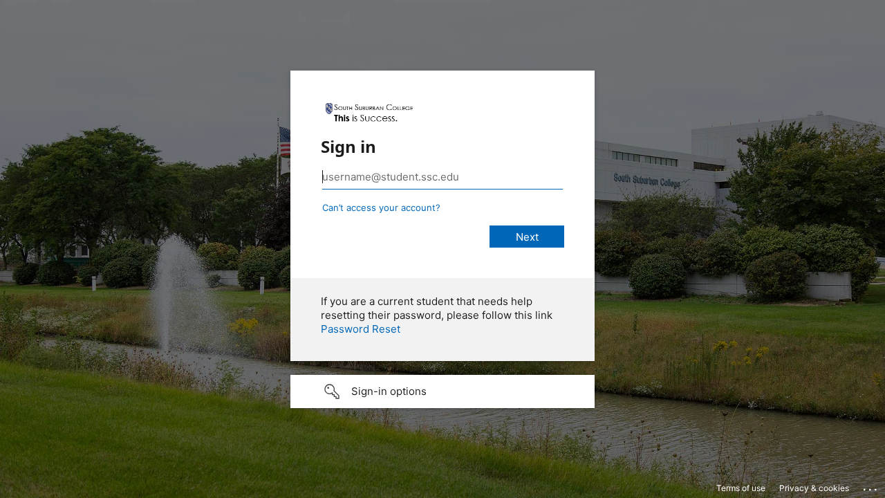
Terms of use (740, 488)
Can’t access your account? (381, 207)
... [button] (871, 486)
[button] (442, 391)
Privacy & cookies (814, 488)
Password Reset (360, 328)
